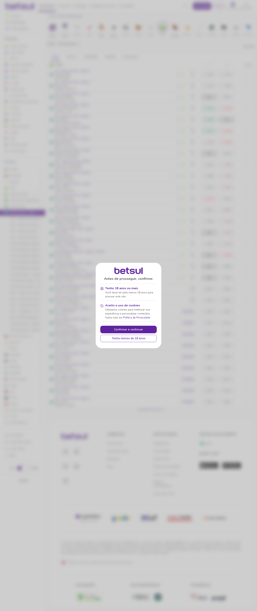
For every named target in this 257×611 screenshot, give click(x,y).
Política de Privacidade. (137, 317)
